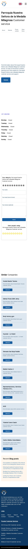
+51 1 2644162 (5, 114)
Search (16, 515)
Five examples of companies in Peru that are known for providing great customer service (14, 463)
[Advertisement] (14, 49)
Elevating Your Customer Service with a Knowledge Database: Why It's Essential (13, 472)
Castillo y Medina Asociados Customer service (12, 534)
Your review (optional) (7, 205)
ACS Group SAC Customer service (11, 525)
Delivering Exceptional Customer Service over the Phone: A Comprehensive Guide (13, 467)
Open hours (23, 30)
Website (10, 30)
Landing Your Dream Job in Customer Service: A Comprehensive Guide (12, 476)
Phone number (17, 30)
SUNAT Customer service (8, 538)
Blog (22, 515)
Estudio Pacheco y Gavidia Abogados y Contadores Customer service (12, 529)
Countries (11, 516)
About (3, 30)
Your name (4, 189)
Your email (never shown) (8, 197)
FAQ (18, 516)
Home (3, 515)
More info (8, 289)
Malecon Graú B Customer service (11, 542)
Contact (3, 516)
